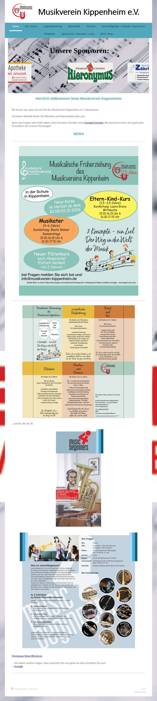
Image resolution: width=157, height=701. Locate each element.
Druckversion (21, 688)
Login (143, 688)
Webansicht (140, 692)
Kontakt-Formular (93, 122)
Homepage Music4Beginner (27, 656)
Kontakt (19, 666)
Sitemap (33, 688)
